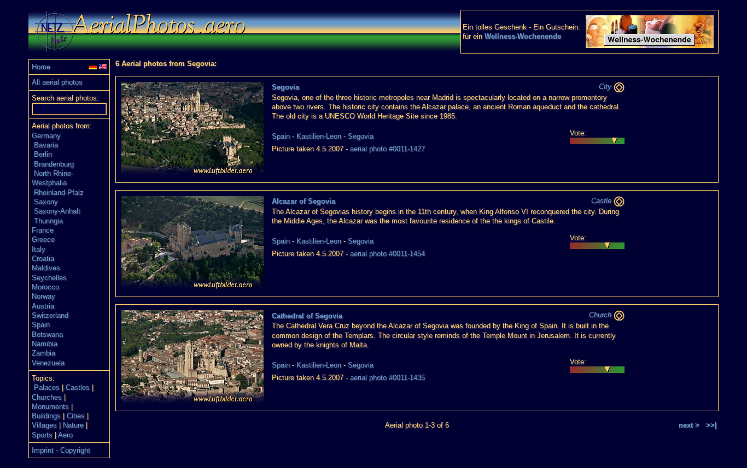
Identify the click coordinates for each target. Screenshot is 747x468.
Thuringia (48, 221)
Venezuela (48, 363)
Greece (43, 239)
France (43, 230)
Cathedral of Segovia (307, 316)
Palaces (47, 387)
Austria (43, 306)
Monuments (50, 406)
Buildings (46, 416)
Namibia (44, 344)
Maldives (46, 268)
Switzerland (50, 315)
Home (41, 67)
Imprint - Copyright (61, 450)
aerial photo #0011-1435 (387, 378)
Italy (38, 249)
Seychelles (49, 278)
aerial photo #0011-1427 (387, 149)
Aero (65, 435)
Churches (47, 397)
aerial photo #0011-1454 (387, 254)
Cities (76, 416)
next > (689, 425)
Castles (78, 387)
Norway (43, 296)
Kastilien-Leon (318, 136)
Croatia (43, 258)
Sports (42, 435)
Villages (44, 425)
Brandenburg (54, 164)
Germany (46, 136)
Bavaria (46, 145)
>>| (711, 425)
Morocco (45, 287)
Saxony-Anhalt (57, 211)
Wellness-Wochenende (523, 36)
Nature (73, 425)
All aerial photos (57, 82)
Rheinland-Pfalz (59, 192)
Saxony (46, 202)
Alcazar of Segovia (303, 201)
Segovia (285, 87)
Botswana (47, 334)
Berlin (43, 154)
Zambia (43, 353)
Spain (41, 325)
